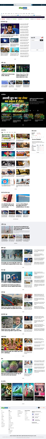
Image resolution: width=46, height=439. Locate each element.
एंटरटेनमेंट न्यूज (4, 314)
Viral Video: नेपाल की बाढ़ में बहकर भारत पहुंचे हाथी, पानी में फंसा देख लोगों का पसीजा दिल (19, 240)
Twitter (39, 407)
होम (1, 13)
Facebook (37, 407)
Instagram (40, 407)
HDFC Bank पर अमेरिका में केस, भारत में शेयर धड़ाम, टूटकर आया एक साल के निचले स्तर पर (4, 216)
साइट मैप (32, 435)
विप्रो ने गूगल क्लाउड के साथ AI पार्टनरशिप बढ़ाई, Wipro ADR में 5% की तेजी (5, 45)
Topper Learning (27, 419)
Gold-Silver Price (3, 15)
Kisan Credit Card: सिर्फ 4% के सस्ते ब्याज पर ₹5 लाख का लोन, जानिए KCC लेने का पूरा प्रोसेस (7, 140)
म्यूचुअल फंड (2, 426)
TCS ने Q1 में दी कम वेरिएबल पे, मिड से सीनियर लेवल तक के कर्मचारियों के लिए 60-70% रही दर (22, 205)
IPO (13, 13)
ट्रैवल (21, 13)
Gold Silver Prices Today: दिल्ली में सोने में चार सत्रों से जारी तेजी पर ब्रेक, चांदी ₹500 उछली (22, 176)
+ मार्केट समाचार (15, 89)
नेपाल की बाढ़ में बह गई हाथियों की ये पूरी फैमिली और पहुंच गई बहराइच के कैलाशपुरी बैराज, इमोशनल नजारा (21, 228)
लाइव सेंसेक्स (19, 410)
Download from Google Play (36, 414)
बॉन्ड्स (18, 414)
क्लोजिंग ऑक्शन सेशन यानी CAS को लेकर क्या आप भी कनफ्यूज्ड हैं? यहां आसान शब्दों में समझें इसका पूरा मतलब (24, 38)
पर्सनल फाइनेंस (3, 425)
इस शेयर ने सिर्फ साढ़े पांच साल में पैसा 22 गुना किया (39, 120)
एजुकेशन (20, 15)
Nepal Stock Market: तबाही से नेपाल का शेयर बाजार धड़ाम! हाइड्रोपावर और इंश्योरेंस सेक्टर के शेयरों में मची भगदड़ (24, 30)
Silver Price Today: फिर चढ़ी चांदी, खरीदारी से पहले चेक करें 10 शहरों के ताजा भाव (8, 167)
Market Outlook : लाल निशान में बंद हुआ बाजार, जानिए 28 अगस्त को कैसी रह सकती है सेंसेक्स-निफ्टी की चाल (24, 35)
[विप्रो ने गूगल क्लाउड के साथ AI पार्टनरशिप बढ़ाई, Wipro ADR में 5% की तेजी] (5, 40)
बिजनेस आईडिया (10, 425)
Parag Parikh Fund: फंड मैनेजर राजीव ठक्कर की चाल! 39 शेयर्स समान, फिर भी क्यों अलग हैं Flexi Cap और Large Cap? (8, 158)
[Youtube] (44, 407)
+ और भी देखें (37, 152)
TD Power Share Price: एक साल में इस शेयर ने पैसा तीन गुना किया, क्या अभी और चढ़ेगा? (24, 51)
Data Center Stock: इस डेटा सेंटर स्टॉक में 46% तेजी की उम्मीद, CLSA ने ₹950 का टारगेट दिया (24, 48)
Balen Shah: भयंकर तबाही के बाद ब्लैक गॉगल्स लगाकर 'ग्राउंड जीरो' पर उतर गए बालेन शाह (24, 46)
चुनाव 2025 (10, 426)
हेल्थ (18, 13)
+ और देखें (23, 267)
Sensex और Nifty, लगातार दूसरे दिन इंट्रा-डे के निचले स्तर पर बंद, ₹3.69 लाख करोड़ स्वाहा (24, 32)
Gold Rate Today (11, 422)
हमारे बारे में (11, 435)
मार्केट (3, 13)
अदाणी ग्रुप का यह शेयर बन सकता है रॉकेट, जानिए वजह (8, 75)
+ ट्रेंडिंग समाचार (15, 243)
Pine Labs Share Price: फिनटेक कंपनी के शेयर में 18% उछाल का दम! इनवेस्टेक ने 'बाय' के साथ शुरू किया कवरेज (19, 86)
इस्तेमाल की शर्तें (27, 435)
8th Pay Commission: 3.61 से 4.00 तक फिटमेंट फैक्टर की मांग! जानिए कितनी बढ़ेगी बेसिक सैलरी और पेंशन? (23, 158)
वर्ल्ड (6, 15)
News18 (26, 411)
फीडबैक (17, 435)
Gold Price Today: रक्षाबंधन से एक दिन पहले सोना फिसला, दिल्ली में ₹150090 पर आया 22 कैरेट (23, 167)
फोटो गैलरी (24, 13)
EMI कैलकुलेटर (10, 431)
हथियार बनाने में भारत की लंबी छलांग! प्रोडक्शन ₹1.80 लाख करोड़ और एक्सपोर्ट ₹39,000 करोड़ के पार (5, 54)
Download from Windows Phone (36, 420)
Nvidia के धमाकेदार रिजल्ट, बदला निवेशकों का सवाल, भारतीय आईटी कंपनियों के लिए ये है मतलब (19, 216)
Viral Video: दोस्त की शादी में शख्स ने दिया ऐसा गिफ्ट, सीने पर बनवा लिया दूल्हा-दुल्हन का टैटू (26, 240)
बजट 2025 (2, 412)
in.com (26, 415)
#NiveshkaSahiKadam (38, 15)
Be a (28, 9)
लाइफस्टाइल (12, 15)
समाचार (6, 13)
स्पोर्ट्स (26, 15)
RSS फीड (35, 435)
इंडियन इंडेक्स (15, 15)
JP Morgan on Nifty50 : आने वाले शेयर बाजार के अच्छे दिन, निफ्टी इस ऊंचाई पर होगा (17, 121)
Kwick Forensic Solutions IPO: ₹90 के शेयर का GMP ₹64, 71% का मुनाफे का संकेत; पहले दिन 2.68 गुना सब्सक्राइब (14, 54)
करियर (30, 435)
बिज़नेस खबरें (10, 411)
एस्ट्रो (24, 15)
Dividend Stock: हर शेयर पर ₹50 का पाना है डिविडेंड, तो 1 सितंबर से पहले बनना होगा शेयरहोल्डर (24, 56)
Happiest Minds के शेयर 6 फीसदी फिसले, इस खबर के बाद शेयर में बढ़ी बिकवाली (24, 24)
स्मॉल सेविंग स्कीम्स (20, 413)
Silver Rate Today (11, 423)
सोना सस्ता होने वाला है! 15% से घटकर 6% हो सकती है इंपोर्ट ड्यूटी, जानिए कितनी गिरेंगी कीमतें (23, 140)
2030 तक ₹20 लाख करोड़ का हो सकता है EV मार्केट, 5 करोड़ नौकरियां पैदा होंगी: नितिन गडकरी (10, 36)
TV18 (25, 414)
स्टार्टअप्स (10, 421)
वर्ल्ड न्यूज (3, 292)
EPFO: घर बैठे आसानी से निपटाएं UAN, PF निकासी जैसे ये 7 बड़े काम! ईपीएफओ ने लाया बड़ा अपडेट (8, 185)
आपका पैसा (9, 13)
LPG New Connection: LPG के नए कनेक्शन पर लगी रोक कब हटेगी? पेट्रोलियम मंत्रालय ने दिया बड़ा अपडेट (7, 149)
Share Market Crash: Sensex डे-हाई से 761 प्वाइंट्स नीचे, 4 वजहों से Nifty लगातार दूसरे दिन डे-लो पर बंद (12, 86)
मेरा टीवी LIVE (32, 13)
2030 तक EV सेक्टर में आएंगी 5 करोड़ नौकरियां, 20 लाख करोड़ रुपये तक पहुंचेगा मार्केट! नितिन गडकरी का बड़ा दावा (24, 40)
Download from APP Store (36, 417)
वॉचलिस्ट (2, 419)
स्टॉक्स (9, 414)
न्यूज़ (1, 413)
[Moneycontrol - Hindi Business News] (23, 8)
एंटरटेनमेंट (28, 15)
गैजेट (8, 15)
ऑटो (9, 15)
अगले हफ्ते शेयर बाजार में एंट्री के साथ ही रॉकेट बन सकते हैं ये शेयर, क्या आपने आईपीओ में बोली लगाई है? (14, 45)
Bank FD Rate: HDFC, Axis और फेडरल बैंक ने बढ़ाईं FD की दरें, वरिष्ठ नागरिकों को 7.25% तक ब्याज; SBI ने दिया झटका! (22, 186)
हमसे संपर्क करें (14, 435)
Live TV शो (2, 420)
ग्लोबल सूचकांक (31, 15)
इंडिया (11, 13)
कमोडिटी (29, 13)
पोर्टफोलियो (2, 416)
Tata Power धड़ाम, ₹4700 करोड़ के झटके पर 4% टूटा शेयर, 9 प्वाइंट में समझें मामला (12, 216)
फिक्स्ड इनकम (3, 423)
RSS (42, 407)
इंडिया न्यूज (3, 247)
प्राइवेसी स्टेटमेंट (23, 435)
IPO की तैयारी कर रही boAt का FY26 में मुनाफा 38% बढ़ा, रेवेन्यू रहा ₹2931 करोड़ (7, 205)
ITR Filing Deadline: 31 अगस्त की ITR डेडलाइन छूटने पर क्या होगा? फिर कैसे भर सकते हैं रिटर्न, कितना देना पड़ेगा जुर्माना (8, 176)
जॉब (22, 15)
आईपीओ (9, 419)
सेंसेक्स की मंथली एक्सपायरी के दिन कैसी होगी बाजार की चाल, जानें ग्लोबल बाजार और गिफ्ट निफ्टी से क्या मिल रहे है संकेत (26, 86)
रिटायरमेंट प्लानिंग (10, 430)
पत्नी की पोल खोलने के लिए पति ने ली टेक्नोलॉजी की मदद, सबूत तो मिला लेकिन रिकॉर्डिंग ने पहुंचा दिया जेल (4, 240)
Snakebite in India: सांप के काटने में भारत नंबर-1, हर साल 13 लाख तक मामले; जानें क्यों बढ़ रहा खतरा (12, 240)
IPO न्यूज (3, 269)
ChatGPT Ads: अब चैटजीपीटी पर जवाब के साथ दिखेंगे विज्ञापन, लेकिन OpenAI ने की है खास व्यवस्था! (26, 216)
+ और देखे (15, 59)
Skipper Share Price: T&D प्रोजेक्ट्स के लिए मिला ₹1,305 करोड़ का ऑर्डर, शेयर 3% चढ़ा (22, 76)
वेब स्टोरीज (16, 13)
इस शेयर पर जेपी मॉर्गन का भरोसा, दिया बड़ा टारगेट (27, 120)
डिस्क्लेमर (20, 435)
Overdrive (26, 418)
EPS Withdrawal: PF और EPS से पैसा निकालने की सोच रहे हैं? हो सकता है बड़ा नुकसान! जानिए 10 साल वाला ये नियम (22, 149)
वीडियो (26, 13)
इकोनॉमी (9, 415)
